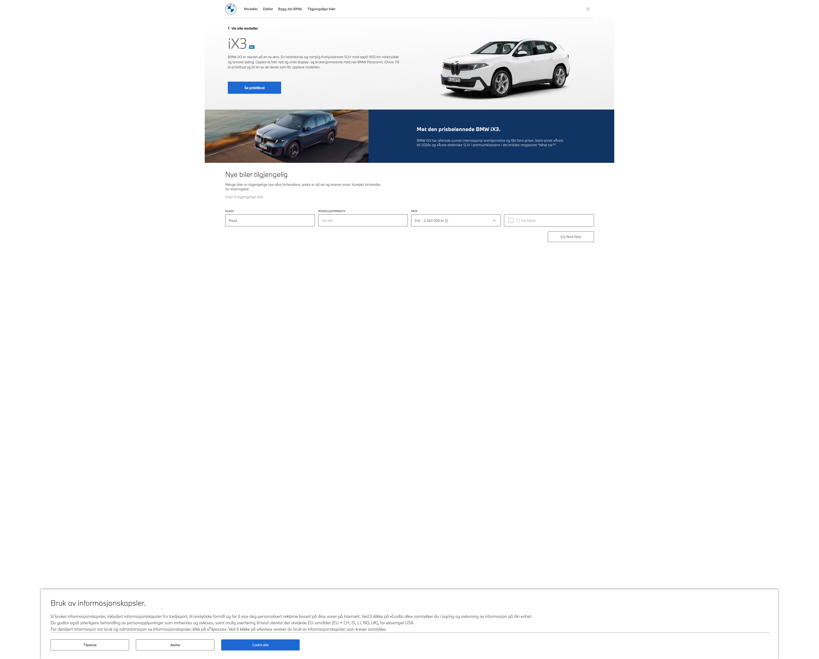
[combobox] (363, 220)
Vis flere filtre (571, 236)
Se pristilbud (254, 87)
